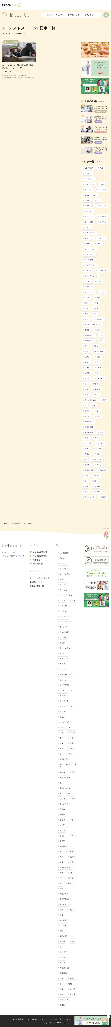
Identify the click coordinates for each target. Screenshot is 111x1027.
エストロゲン (89, 184)
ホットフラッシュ (91, 276)
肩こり (99, 465)
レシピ (87, 297)
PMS (101, 168)
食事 (86, 492)
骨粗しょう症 (89, 497)
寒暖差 (95, 346)
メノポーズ (89, 287)
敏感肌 (87, 373)
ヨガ (102, 292)
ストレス (13, 75)
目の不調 (88, 443)
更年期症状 (100, 378)
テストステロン (18, 78)
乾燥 (96, 303)
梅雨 (86, 389)
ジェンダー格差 (90, 195)
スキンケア (89, 206)
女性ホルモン (89, 340)
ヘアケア (88, 270)
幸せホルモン (99, 351)
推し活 (99, 367)
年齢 (86, 351)
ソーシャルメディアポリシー (50, 1019)
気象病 (97, 389)
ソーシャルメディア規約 (69, 1019)
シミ (98, 200)
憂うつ (87, 362)
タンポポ (103, 216)
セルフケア (89, 211)
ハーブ (99, 243)
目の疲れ (101, 443)
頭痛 (86, 486)
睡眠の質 (98, 448)
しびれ (87, 200)
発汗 (86, 438)
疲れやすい (89, 432)
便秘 (86, 314)
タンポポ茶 (89, 222)
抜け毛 (87, 367)
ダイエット (89, 216)
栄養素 (95, 384)
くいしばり (102, 189)
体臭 (96, 308)
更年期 (6, 75)
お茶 (102, 184)
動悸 (98, 330)
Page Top (106, 529)
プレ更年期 (89, 260)
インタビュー (89, 179)
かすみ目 (88, 189)
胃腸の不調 (89, 470)
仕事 (86, 308)
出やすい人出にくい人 (93, 324)
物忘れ (87, 416)
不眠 (86, 303)
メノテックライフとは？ (53, 15)
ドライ (87, 238)
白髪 (96, 438)
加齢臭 (87, 330)
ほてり (87, 281)
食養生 (97, 492)
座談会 (87, 357)
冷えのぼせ (99, 319)
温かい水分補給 (90, 400)
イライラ (88, 173)
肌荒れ (87, 465)
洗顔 (96, 394)
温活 (104, 400)
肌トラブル (97, 459)
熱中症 (87, 411)
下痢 (98, 297)
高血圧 (103, 497)
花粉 (86, 475)
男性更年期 (22, 75)
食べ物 (97, 486)
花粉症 (97, 475)
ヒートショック (90, 249)
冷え (86, 319)
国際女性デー (89, 335)
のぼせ (87, 243)
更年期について (73, 15)
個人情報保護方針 (18, 1019)
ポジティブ (102, 270)
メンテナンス (89, 292)
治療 (86, 394)
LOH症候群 (7, 78)
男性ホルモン (30, 78)
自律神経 (103, 470)
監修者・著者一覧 (37, 586)
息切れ (99, 357)
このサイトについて (32, 1019)
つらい (87, 227)
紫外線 (87, 454)
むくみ (99, 281)
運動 (95, 481)
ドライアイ (100, 238)
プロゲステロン (90, 265)
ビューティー (89, 254)
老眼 (98, 454)
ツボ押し (103, 222)
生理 (98, 416)
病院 (101, 432)
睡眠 (86, 448)
